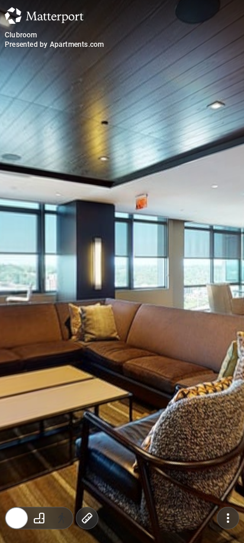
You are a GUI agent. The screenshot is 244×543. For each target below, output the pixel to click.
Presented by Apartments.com (54, 44)
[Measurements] (87, 518)
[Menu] (228, 518)
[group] (39, 518)
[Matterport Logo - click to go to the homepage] (44, 15)
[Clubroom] (122, 271)
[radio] (16, 518)
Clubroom (21, 35)
